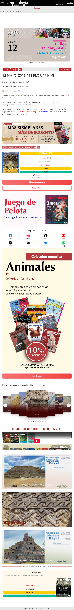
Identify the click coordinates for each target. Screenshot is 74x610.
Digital (46, 172)
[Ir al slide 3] (33, 421)
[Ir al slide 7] (42, 421)
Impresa (46, 168)
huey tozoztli (19, 147)
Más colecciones (37, 376)
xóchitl (11, 147)
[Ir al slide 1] (28, 421)
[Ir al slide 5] (38, 421)
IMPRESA (29, 592)
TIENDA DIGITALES (59, 4)
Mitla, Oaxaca (37, 523)
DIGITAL (29, 595)
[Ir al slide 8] (45, 421)
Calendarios (65, 69)
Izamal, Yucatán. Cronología (37, 485)
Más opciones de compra (37, 182)
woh (38, 147)
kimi (34, 147)
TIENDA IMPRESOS (59, 2)
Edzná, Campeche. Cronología (37, 561)
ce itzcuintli (28, 147)
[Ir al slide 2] (31, 421)
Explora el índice (37, 188)
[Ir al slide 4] (35, 421)
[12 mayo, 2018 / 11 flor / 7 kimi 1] (37, 44)
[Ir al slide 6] (40, 421)
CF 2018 (5, 147)
